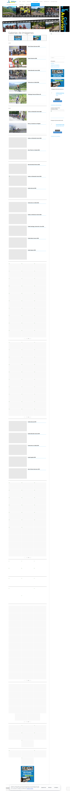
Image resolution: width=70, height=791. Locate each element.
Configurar (56, 787)
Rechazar (50, 787)
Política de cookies (30, 788)
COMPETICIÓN (29, 1)
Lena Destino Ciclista (54, 1)
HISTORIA (41, 1)
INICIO (20, 1)
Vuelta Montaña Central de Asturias (11, 4)
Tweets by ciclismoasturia (56, 104)
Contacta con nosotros (55, 136)
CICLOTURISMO (35, 1)
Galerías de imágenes (35, 4)
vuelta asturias (28, 4)
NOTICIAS (23, 1)
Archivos (52, 63)
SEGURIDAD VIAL (46, 1)
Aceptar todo (43, 787)
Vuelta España (21, 4)
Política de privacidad (55, 66)
